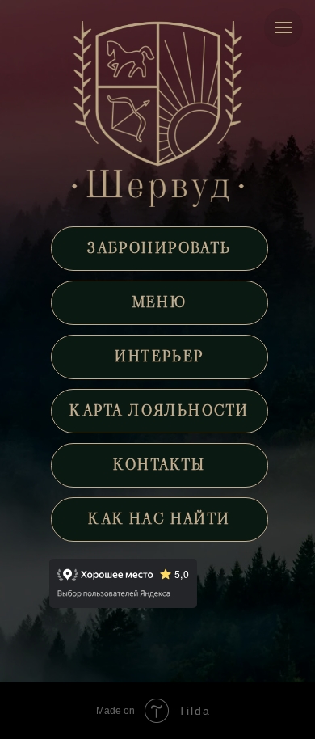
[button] (159, 248)
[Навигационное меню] (283, 27)
